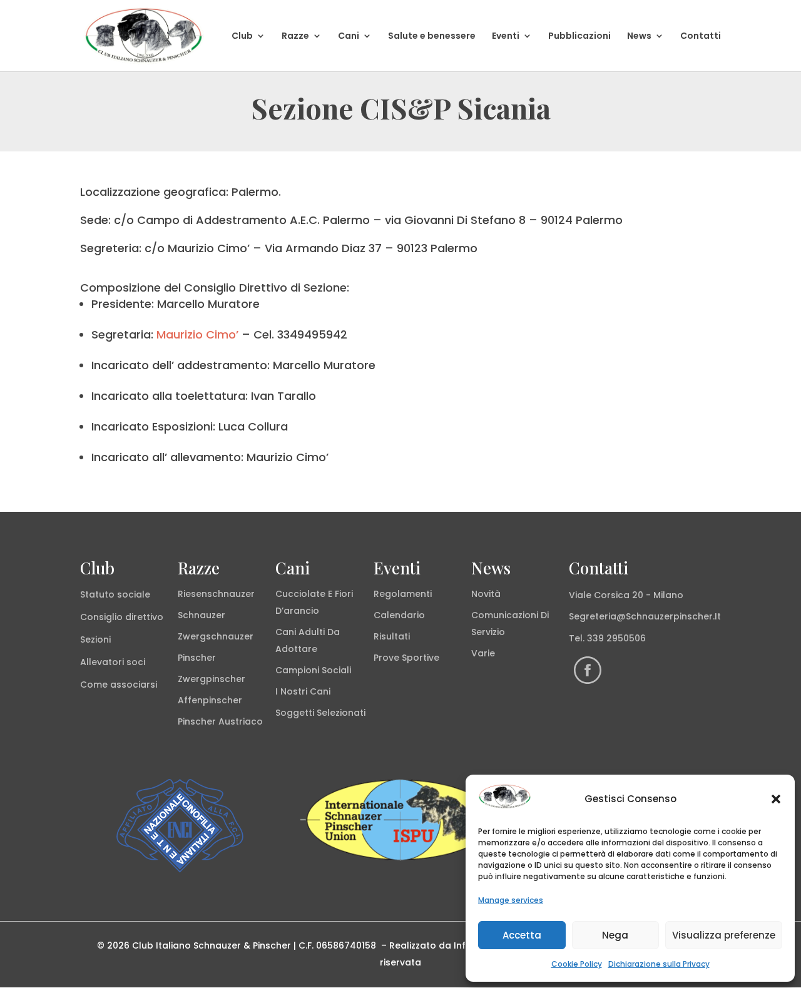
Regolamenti (403, 594)
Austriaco (240, 721)
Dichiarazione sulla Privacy (659, 964)
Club (242, 36)
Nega (615, 935)
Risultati (392, 636)
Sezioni (95, 639)
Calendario (399, 615)
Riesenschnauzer (216, 594)
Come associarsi (118, 684)
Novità (486, 594)
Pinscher (197, 657)
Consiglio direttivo (121, 617)
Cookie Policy (576, 964)
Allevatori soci (112, 662)
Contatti (700, 36)
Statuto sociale (115, 594)
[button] (776, 799)
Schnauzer (201, 615)
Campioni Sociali (313, 670)
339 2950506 (616, 638)
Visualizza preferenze (723, 935)
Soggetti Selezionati (320, 712)
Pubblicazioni (579, 36)
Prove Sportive (406, 657)
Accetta (522, 935)
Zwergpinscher (211, 679)
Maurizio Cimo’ (197, 334)
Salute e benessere (432, 36)
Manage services (510, 900)
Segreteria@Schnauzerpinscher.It (645, 616)
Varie (483, 653)
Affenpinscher (210, 700)
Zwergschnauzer (215, 636)
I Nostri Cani (302, 691)
